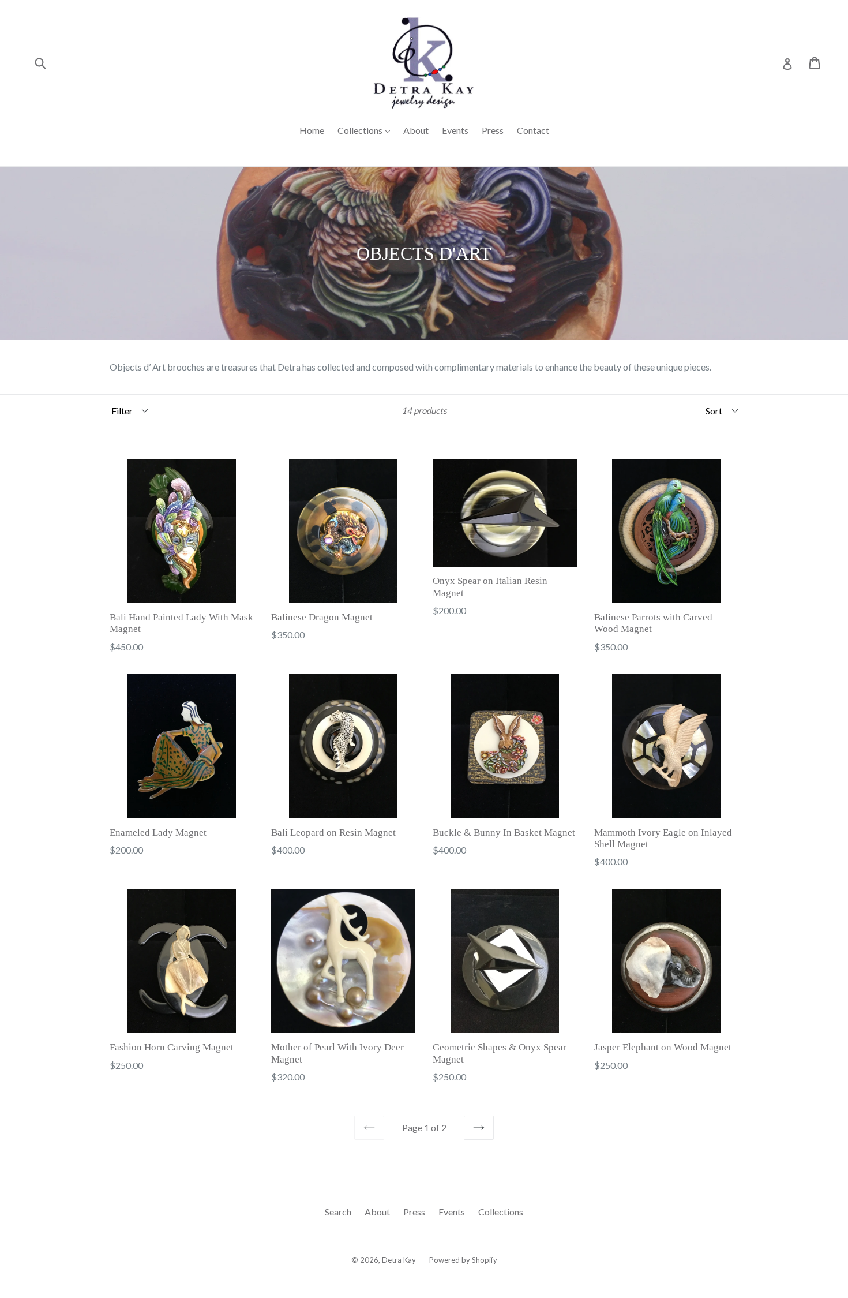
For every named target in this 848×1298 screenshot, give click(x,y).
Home (311, 130)
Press (493, 130)
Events (455, 130)
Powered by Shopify (463, 1260)
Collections (366, 130)
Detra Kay (399, 1260)
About (416, 130)
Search (338, 1211)
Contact (533, 130)
